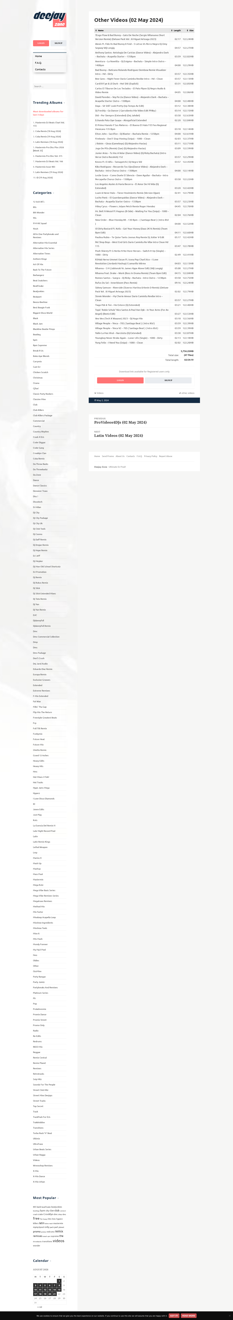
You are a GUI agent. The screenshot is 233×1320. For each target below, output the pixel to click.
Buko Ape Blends (41, 356)
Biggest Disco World (42, 312)
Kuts (35, 820)
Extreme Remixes (41, 690)
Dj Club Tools (39, 528)
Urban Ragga (39, 1154)
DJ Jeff (36, 555)
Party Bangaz (39, 976)
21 (54, 1293)
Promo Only (38, 1025)
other (184, 393)
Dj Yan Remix (39, 609)
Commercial (38, 420)
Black (35, 318)
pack (52, 1227)
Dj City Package (40, 517)
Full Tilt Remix (40, 728)
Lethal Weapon (40, 847)
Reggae (36, 1052)
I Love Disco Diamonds (43, 798)
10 (35, 1289)
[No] (229, 1315)
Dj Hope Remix (40, 550)
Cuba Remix (38, 458)
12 (45, 1289)
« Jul (39, 1306)
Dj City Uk (37, 523)
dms (64, 1214)
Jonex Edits (38, 809)
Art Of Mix (38, 264)
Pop (35, 1003)
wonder (36, 1245)
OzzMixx (37, 971)
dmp (60, 1214)
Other (36, 965)
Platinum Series (40, 992)
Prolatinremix (39, 1009)
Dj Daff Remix (39, 539)
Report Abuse (165, 456)
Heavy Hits (38, 766)
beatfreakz (46, 1207)
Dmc (35, 631)
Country (37, 426)
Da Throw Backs (40, 463)
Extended (37, 685)
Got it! (174, 1315)
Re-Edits (37, 1036)
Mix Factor (38, 911)
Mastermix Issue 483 (45, 166)
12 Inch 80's (38, 201)
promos (43, 1232)
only (46, 1226)
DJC (35, 615)
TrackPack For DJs (41, 1116)
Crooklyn (48, 1214)
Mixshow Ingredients (43, 922)
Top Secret (38, 1106)
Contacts (40, 69)
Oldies (36, 960)
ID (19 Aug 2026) (45, 177)
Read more (188, 1315)
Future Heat (39, 739)
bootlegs (36, 1211)
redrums (50, 1231)
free (36, 1218)
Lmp (35, 852)
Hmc (35, 771)
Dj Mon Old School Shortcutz (47, 566)
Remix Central (40, 1057)
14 (54, 1289)
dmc (56, 1214)
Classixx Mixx (39, 399)
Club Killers (38, 410)
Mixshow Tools (40, 928)
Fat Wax (37, 701)
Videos (36, 1160)
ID (34, 803)
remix (59, 1231)
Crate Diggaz (39, 442)
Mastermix (38, 879)
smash (45, 1236)
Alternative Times (41, 253)
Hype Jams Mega (41, 787)
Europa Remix (39, 674)
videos (58, 1240)
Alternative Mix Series (43, 248)
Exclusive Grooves (41, 679)
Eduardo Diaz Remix (42, 669)
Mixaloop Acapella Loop (44, 917)
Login (41, 43)
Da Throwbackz (40, 469)
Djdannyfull (38, 620)
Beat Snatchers (40, 280)
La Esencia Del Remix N (44, 825)
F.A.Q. (38, 62)
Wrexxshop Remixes (43, 1165)
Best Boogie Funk (41, 307)
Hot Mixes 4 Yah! (41, 776)
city (47, 1210)
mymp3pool (38, 1227)
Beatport (37, 296)
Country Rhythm (41, 431)
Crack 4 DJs (38, 437)
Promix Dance (39, 1014)
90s (34, 217)
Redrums (37, 1041)
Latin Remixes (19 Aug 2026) (49, 172)
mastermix (58, 1223)
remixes (37, 1235)
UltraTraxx (38, 1143)
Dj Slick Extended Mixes (44, 593)
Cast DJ (36, 366)
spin (48, 1236)
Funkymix (37, 733)
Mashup (37, 868)
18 (40, 1293)
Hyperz (36, 793)
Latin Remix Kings (41, 841)
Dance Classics (40, 485)
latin (41, 1223)
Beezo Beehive (40, 302)
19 (45, 1293)
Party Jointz (39, 982)
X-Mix (36, 1170)
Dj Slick (36, 588)
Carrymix (37, 361)
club (56, 1210)
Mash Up (37, 863)
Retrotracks (38, 1073)
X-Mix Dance (39, 1176)
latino (47, 1223)
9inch (35, 228)
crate (40, 1214)
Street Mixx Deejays (42, 1095)
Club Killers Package (42, 415)
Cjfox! (36, 388)
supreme (55, 1236)
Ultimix (36, 1138)
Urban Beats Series (42, 1149)
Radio (35, 1030)
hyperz (59, 1218)
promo (37, 1231)
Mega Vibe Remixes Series (46, 895)
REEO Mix (37, 1046)
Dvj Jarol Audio (40, 663)
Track (35, 1111)
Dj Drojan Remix (41, 544)
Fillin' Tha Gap (40, 706)
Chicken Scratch (40, 372)
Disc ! (35, 496)
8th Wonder (38, 212)
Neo (35, 955)
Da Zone (37, 474)
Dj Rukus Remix (40, 582)
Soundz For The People (44, 1084)
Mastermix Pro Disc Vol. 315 (48, 155)
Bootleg (37, 334)
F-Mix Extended (40, 696)
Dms (35, 647)
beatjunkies (56, 1206)
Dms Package (39, 652)
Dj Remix (37, 577)
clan (52, 1210)
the (61, 1235)
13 (50, 1289)
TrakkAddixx (39, 1122)
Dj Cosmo (37, 534)
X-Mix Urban (39, 1181)
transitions (47, 1241)
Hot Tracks (38, 782)
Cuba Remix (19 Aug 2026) (48, 136)
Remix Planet (39, 1063)
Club (35, 404)
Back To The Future (42, 269)
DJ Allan (37, 507)
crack (35, 1214)
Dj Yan (36, 604)
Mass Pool (38, 874)
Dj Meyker (38, 561)
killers (36, 1223)
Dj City (36, 512)
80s (34, 207)
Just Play (37, 814)
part (56, 1227)
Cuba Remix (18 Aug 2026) (48, 131)
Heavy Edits (38, 760)
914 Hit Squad (40, 223)
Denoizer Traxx (40, 490)
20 (50, 1293)
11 (40, 1289)
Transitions (38, 1127)
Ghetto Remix (39, 750)
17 (35, 1293)
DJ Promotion (39, 571)
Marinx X (37, 857)
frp (41, 1219)
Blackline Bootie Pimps (44, 329)
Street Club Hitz (40, 1089)
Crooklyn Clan (39, 453)
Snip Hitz (37, 1079)
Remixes (37, 1068)
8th (34, 1206)
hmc (54, 1218)
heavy (45, 1219)
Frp (34, 723)
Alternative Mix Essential (45, 242)
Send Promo (108, 456)
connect (63, 1211)
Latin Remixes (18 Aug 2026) (49, 141)
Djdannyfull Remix (42, 625)
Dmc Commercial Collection (46, 636)
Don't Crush (38, 658)
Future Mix (38, 744)
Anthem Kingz (40, 258)
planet (61, 1227)
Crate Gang (38, 447)
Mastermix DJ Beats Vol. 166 (49, 161)
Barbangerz (38, 275)
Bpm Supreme (40, 345)
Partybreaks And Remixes (45, 987)
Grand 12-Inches (41, 755)
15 (59, 1289)
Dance (36, 480)
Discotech (37, 501)
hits (49, 1218)
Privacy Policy (150, 456)
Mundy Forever (40, 944)
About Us (120, 456)
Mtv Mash (37, 938)
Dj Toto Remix (40, 598)
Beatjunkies (38, 291)
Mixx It (36, 933)
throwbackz (37, 1241)
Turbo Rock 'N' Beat (42, 1133)
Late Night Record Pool (44, 830)
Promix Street (40, 1019)
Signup (58, 43)
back (39, 1206)
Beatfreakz (38, 285)
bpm (35, 339)
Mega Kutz (38, 884)
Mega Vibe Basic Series (44, 890)
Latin (35, 836)
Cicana (36, 383)
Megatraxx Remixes (42, 901)
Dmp (35, 642)
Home (38, 56)
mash (51, 1223)
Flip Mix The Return (42, 712)
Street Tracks (39, 1100)
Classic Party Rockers (43, 393)
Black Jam (38, 323)
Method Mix (39, 906)
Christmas (38, 377)
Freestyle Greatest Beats (45, 717)
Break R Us (38, 350)
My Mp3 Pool (39, 949)
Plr (34, 998)
